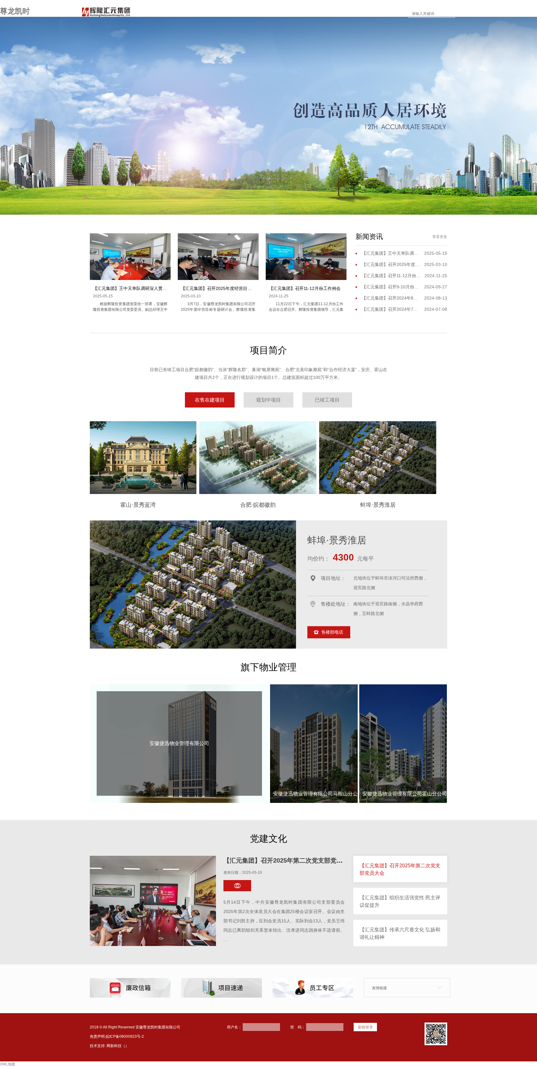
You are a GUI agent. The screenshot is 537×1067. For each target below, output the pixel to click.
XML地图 (7, 1064)
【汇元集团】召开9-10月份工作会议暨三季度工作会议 (391, 286)
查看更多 (439, 237)
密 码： (297, 1027)
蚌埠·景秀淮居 (397, 505)
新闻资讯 (280, 13)
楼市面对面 (315, 13)
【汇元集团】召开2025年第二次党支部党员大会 (289, 860)
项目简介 (248, 13)
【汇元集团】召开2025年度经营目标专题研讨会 (227, 288)
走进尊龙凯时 (211, 13)
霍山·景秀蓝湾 (157, 505)
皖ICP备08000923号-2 (125, 1036)
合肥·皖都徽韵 (277, 505)
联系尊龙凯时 (387, 13)
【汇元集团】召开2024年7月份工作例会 (391, 309)
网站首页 (173, 13)
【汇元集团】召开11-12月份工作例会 (305, 288)
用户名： (234, 1027)
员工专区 (350, 13)
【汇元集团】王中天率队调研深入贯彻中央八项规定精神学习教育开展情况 (164, 288)
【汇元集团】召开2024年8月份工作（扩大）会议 (391, 298)
